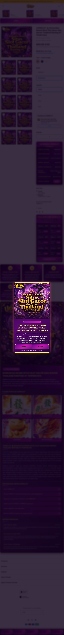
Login (24, 346)
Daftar (40, 346)
